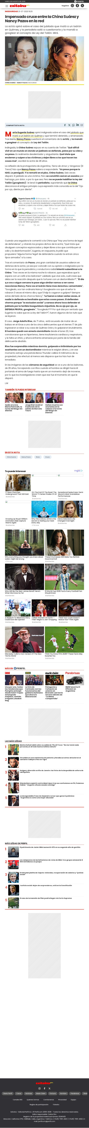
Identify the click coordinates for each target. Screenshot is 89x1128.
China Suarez (11, 457)
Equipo (73, 1100)
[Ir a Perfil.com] (79, 2)
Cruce (47, 457)
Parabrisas (75, 1093)
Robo (38, 457)
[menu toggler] (6, 5)
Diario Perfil (7, 1093)
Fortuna (53, 1093)
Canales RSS (17, 1100)
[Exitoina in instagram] (72, 5)
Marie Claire (40, 1093)
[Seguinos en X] (82, 5)
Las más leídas (13, 741)
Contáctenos (48, 1100)
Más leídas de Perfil (16, 843)
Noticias (29, 1093)
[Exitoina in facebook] (77, 5)
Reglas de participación (39, 1104)
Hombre (63, 1093)
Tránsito (56, 1104)
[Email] (82, 125)
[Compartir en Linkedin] (77, 125)
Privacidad (62, 1100)
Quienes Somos (33, 1100)
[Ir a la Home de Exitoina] (20, 6)
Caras (18, 1093)
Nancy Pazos (24, 139)
